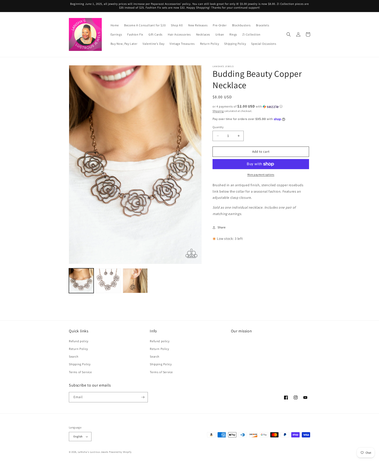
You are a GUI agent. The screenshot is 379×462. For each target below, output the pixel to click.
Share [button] (222, 227)
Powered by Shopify (120, 451)
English (78, 436)
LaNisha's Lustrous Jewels (93, 451)
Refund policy (78, 341)
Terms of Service (80, 372)
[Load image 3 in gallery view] (135, 280)
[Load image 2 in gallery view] (108, 280)
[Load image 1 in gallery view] (81, 280)
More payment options (260, 174)
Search (74, 356)
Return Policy (78, 349)
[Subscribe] (143, 397)
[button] (288, 34)
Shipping (218, 111)
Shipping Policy (80, 364)
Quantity (218, 127)
